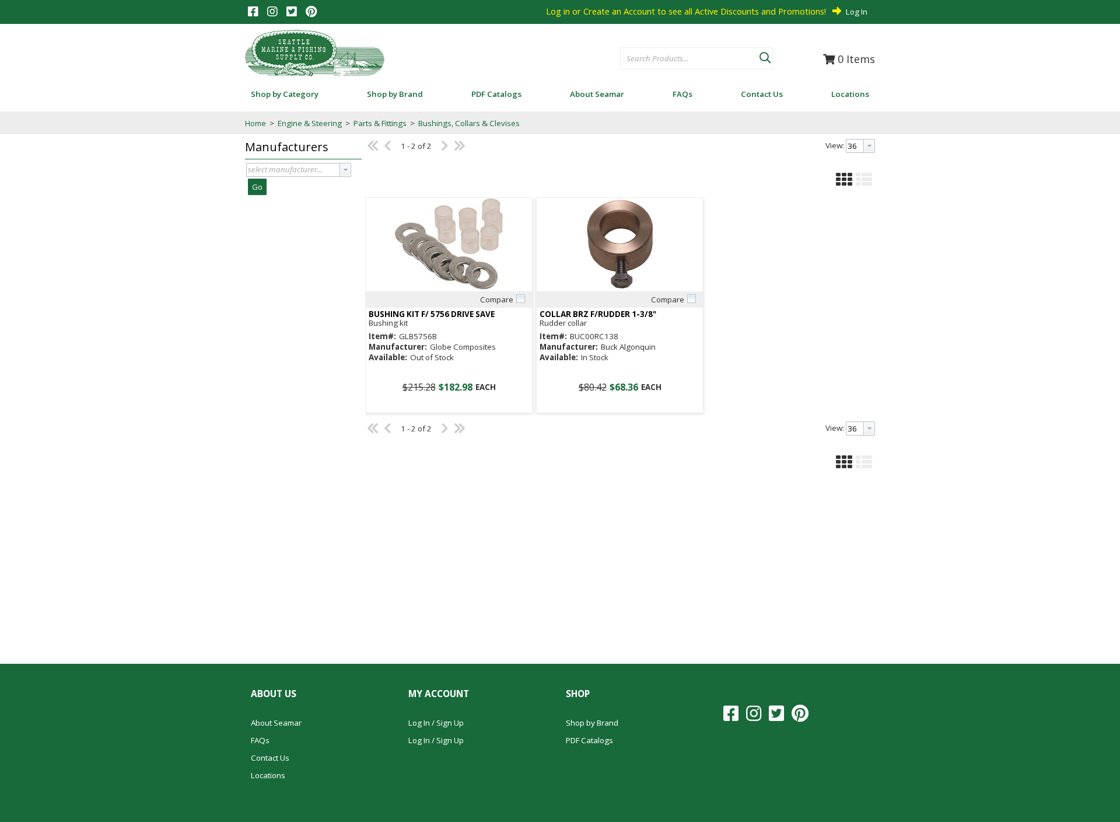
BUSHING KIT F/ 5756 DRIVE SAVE (432, 314)
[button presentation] (345, 169)
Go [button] (257, 187)
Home (255, 123)
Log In (856, 11)
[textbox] (683, 59)
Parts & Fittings (380, 123)
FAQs (260, 740)
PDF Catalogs (589, 740)
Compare (496, 299)
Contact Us (270, 758)
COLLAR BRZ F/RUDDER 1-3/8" (598, 314)
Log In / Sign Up (436, 722)
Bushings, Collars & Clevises (468, 123)
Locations (268, 775)
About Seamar (276, 722)
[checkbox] (520, 299)
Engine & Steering (310, 123)
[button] (765, 55)
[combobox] (690, 59)
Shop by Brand (592, 722)
